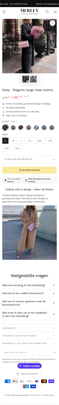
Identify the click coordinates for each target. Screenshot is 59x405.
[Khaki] (13, 127)
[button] (47, 11)
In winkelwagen (29, 170)
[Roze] (28, 127)
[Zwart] (5, 127)
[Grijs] (52, 127)
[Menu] (4, 11)
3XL (51, 140)
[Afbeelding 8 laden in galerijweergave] (33, 79)
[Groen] (44, 127)
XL (29, 140)
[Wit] (36, 127)
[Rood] (21, 127)
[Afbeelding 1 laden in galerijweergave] (25, 79)
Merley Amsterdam (20, 395)
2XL (40, 140)
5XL (17, 148)
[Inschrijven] (55, 352)
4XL (7, 148)
